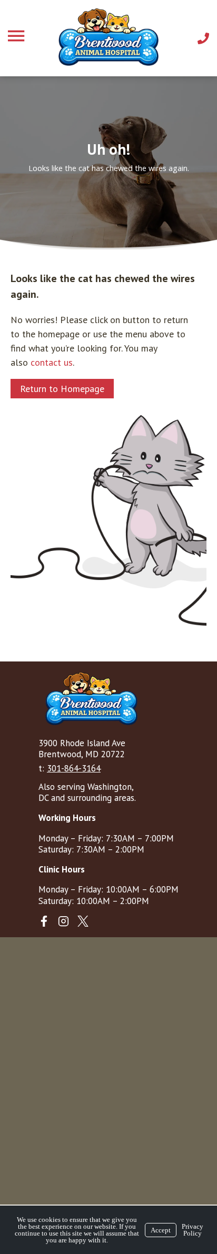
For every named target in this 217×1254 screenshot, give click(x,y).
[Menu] (17, 36)
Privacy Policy (192, 1229)
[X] (82, 921)
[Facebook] (44, 921)
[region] (108, 162)
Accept (161, 1230)
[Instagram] (63, 921)
